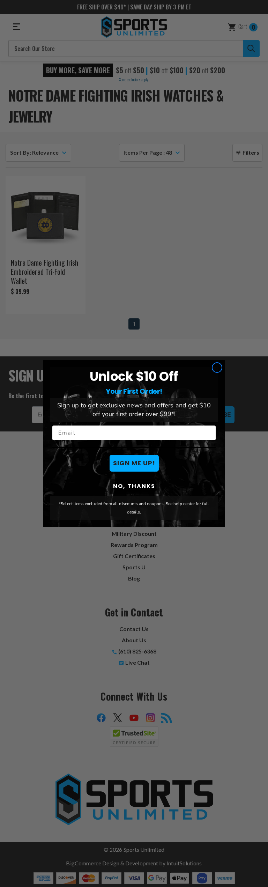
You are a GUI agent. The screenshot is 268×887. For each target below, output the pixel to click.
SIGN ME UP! (134, 463)
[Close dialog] (217, 367)
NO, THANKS (134, 486)
